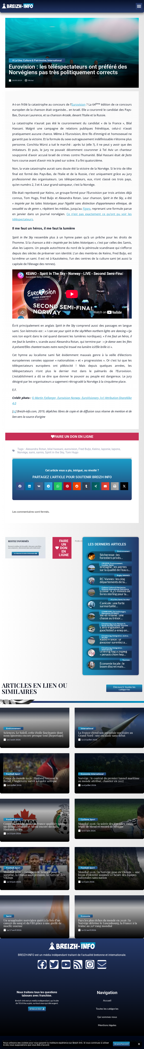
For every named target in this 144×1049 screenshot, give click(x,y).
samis (40, 452)
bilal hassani (55, 449)
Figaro (86, 209)
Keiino (96, 449)
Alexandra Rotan (36, 449)
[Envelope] (101, 964)
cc (14, 411)
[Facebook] (42, 964)
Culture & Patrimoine (34, 60)
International (54, 60)
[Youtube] (66, 964)
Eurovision (78, 104)
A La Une (17, 60)
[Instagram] (90, 964)
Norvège (22, 452)
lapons (116, 449)
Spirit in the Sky (54, 452)
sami (32, 452)
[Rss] (78, 964)
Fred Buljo (84, 449)
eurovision (70, 449)
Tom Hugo (71, 452)
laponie (105, 449)
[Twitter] (54, 964)
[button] (139, 6)
